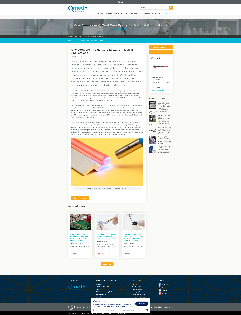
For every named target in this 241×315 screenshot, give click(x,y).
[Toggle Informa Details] (120, 2)
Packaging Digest (137, 292)
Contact (102, 40)
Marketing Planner (102, 287)
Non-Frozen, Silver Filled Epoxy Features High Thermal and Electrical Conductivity (79, 237)
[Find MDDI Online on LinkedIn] (160, 290)
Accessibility (74, 313)
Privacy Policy (87, 313)
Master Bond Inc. (120, 29)
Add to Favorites (161, 52)
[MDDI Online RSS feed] (160, 293)
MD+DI (134, 284)
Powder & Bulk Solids (138, 294)
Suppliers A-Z (159, 13)
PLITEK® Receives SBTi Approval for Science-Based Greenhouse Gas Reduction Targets (164, 149)
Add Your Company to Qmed (105, 292)
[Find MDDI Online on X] (160, 287)
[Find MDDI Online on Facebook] (160, 284)
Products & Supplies (105, 13)
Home (71, 36)
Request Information (161, 47)
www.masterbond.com (158, 90)
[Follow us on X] (170, 36)
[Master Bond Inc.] (74, 253)
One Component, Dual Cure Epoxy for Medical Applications (94, 36)
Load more (107, 264)
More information (80, 198)
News (76, 36)
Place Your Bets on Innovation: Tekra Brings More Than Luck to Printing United (164, 131)
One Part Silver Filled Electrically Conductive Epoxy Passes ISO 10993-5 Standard (133, 237)
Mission (98, 284)
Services (116, 13)
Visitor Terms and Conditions (118, 313)
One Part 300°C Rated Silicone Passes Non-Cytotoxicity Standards (106, 236)
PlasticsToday (136, 289)
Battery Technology (138, 297)
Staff (97, 289)
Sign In (168, 13)
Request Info (92, 40)
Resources (134, 13)
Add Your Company (146, 13)
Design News (136, 287)
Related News (80, 40)
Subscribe (99, 297)
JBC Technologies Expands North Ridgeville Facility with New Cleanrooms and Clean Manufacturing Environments (160, 120)
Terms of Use (100, 313)
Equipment (125, 13)
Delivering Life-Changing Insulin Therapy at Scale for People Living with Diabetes (165, 140)
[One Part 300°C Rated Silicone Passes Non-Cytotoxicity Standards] (107, 222)
